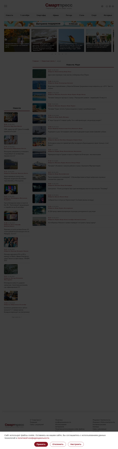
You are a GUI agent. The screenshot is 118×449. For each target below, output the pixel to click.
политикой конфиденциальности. (34, 438)
